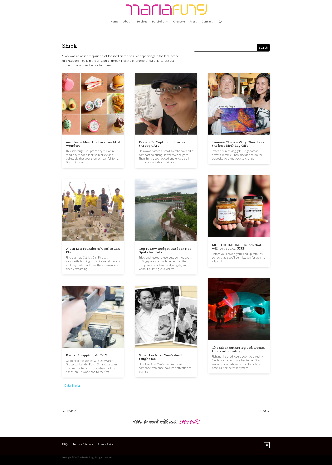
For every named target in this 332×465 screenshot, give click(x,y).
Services (142, 21)
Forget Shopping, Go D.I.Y (86, 355)
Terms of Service (83, 445)
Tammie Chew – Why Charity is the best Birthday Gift (238, 144)
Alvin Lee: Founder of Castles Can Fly (93, 250)
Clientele (179, 21)
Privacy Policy (105, 445)
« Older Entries (71, 385)
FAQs (65, 445)
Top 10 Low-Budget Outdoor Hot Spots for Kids (165, 250)
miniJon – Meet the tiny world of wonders (93, 144)
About (127, 21)
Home (114, 21)
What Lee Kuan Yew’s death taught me (161, 357)
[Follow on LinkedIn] (267, 445)
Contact (207, 21)
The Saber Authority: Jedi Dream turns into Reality (238, 349)
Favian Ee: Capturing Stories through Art (162, 144)
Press (193, 21)
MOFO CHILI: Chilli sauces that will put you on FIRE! (236, 246)
